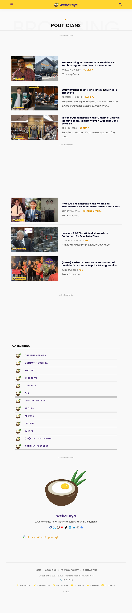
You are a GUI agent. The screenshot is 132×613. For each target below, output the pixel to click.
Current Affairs (92, 211)
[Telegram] (70, 527)
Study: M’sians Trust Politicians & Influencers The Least (89, 91)
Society (88, 69)
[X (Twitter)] (54, 527)
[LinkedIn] (74, 527)
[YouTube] (62, 527)
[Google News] (81, 527)
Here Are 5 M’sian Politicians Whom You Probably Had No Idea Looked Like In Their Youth (91, 205)
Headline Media (72, 575)
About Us (51, 570)
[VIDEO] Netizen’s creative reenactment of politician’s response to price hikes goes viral (89, 264)
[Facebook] (50, 527)
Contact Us (90, 570)
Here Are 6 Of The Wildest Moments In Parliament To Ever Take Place (85, 235)
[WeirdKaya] (66, 4)
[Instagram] (58, 527)
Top (67, 591)
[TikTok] (66, 527)
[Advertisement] (66, 169)
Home (38, 570)
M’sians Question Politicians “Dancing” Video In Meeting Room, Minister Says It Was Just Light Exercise (91, 120)
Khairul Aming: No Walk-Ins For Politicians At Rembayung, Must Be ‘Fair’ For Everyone (89, 64)
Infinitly (69, 579)
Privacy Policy (70, 570)
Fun (85, 240)
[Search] (120, 4)
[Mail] (77, 527)
